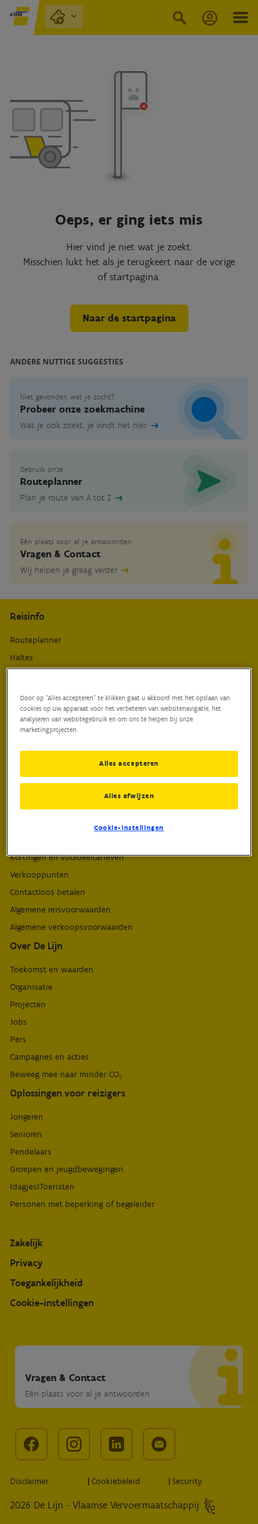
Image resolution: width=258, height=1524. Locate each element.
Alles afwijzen (129, 795)
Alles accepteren (129, 763)
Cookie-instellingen (129, 827)
